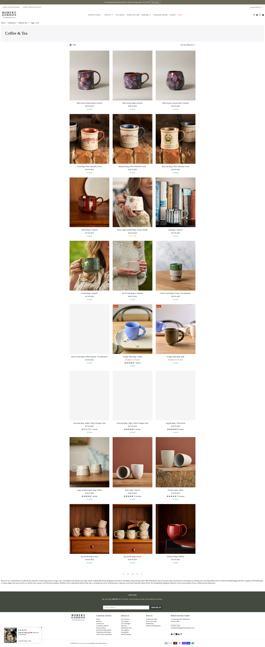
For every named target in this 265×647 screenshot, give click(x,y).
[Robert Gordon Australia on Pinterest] (181, 634)
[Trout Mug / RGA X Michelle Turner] (89, 139)
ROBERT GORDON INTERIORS (11, 7)
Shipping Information (103, 632)
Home (3, 23)
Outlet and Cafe (133, 15)
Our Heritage (125, 624)
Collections (12, 23)
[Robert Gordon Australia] (9, 15)
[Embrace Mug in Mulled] (175, 529)
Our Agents (125, 630)
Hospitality (124, 632)
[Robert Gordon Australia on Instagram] (176, 634)
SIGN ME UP (156, 607)
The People (125, 621)
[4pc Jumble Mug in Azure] (132, 529)
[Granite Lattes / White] (175, 462)
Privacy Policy (100, 628)
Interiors (107, 15)
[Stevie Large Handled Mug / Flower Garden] (132, 202)
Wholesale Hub (126, 628)
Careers (173, 15)
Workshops (150, 624)
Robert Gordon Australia (82, 643)
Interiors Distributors (153, 626)
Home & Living (93, 15)
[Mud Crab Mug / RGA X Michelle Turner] (175, 139)
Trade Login (155, 2)
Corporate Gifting (160, 15)
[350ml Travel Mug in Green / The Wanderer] (175, 266)
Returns (99, 621)
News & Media (126, 634)
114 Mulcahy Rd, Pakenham (180, 619)
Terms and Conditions (104, 634)
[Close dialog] (263, 618)
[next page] (142, 574)
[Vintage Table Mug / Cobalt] (132, 329)
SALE (180, 15)
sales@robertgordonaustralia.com (182, 628)
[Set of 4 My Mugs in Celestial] (132, 266)
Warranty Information (103, 630)
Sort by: (187, 45)
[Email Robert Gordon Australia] (172, 634)
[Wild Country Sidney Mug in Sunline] (89, 75)
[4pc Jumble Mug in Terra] (89, 529)
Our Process (125, 619)
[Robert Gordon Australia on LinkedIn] (179, 634)
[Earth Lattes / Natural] (132, 462)
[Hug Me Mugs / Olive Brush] (175, 395)
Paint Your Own (151, 621)
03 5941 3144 (175, 626)
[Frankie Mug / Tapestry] (89, 266)
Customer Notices (102, 626)
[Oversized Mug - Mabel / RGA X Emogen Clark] (89, 395)
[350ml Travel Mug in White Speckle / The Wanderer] (89, 329)
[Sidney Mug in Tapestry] (89, 202)
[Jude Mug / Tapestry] (175, 202)
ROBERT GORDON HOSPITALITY (32, 7)
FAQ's (98, 619)
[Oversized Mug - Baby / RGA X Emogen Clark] (132, 395)
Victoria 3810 (175, 621)
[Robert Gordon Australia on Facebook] (174, 634)
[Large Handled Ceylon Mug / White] (89, 462)
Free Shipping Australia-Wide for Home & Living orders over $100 (126, 2)
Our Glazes (120, 15)
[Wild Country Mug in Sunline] (132, 75)
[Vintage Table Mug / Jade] (175, 329)
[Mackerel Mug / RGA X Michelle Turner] (132, 139)
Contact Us (100, 624)
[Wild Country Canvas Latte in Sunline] (175, 75)
